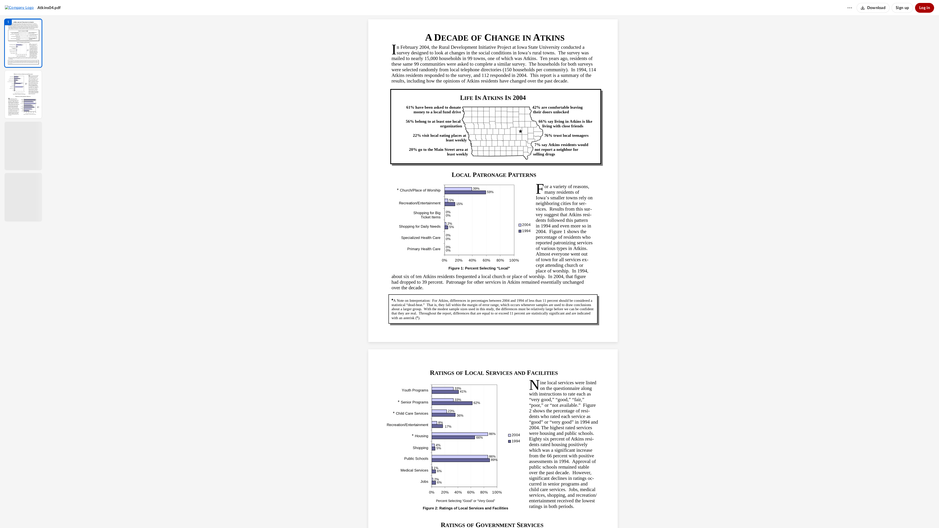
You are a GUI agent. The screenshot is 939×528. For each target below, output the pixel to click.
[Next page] (483, 516)
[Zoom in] (510, 516)
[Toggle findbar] (457, 516)
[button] (23, 43)
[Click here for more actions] (850, 8)
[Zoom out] (493, 516)
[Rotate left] (520, 516)
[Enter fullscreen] (538, 516)
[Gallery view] (529, 516)
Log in (924, 8)
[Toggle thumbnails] (448, 516)
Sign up (902, 8)
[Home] (19, 7)
